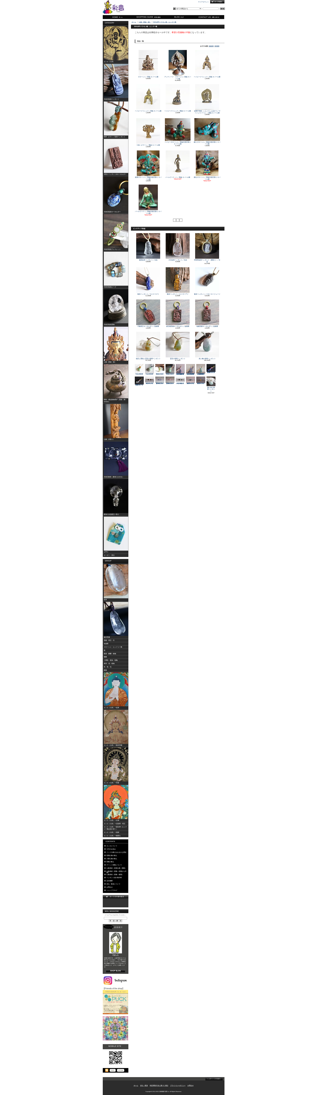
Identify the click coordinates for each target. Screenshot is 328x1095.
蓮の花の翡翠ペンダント (211, 389)
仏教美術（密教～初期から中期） (116, 871)
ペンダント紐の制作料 (114, 877)
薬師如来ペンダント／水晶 (148, 260)
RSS (113, 1070)
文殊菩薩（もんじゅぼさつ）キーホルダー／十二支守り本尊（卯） (201, 374)
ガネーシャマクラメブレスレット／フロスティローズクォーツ (149, 383)
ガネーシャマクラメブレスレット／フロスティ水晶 (180, 383)
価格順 (211, 46)
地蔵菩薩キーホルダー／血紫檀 (207, 326)
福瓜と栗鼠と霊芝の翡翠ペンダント (148, 359)
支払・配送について (148, 17)
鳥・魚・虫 (107, 667)
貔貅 (105, 657)
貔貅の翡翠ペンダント (160, 374)
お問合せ (209, 17)
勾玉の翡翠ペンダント (139, 374)
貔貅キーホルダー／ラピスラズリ (211, 372)
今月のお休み (111, 849)
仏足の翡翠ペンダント (149, 374)
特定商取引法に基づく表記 (159, 1085)
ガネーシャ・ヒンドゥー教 (113, 647)
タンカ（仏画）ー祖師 (111, 832)
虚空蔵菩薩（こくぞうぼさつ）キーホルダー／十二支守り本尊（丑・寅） (190, 374)
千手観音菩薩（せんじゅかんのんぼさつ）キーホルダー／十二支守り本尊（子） (180, 374)
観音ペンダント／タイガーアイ (177, 294)
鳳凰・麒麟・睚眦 (110, 654)
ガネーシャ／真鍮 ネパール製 (148, 77)
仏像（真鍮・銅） (145, 22)
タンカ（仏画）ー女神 (111, 820)
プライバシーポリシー (178, 1085)
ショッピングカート (217, 1)
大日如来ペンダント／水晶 (177, 260)
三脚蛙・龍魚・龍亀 (111, 660)
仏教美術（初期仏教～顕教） (116, 868)
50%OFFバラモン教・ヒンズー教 (164, 22)
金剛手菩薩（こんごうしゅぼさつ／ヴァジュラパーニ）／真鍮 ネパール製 (207, 112)
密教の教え (110, 862)
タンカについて (111, 846)
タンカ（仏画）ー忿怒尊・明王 (114, 824)
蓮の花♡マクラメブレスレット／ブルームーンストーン (160, 383)
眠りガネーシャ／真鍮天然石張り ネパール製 (207, 143)
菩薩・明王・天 (109, 640)
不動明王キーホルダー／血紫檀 (148, 326)
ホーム (118, 17)
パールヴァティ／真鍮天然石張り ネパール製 (148, 212)
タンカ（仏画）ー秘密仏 (112, 836)
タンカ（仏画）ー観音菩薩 (113, 745)
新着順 (217, 46)
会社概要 (109, 881)
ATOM (120, 1070)
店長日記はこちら (115, 970)
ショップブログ (178, 17)
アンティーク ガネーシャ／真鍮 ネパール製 (177, 78)
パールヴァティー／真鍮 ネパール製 (177, 177)
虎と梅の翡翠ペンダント (207, 359)
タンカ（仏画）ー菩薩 (111, 783)
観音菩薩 (107, 637)
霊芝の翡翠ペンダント (177, 359)
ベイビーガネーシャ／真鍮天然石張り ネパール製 (178, 143)
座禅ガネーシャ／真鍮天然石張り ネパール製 (148, 178)
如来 (105, 599)
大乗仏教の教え (111, 859)
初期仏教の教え (111, 855)
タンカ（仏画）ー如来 (111, 707)
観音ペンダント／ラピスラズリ (148, 294)
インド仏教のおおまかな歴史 (116, 852)
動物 (105, 670)
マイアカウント (203, 2)
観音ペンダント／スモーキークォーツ (207, 294)
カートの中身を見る (115, 896)
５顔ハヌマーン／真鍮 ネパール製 (148, 145)
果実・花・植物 (109, 663)
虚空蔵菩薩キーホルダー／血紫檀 (177, 326)
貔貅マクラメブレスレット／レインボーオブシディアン (190, 383)
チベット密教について (114, 865)
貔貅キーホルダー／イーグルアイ (139, 385)
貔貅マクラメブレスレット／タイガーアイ (201, 383)
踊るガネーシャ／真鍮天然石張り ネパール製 (207, 178)
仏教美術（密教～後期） (114, 874)
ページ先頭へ (214, 1078)
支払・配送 (144, 1085)
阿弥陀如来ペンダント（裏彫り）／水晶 (207, 261)
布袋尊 (106, 644)
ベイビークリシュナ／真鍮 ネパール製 (207, 77)
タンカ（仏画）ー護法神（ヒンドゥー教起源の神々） (115, 828)
